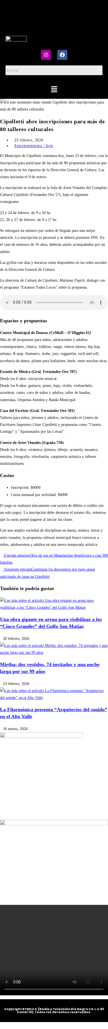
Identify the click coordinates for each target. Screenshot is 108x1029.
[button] (54, 90)
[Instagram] (46, 55)
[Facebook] (62, 55)
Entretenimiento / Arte (33, 146)
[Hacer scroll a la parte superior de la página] (1, 1025)
